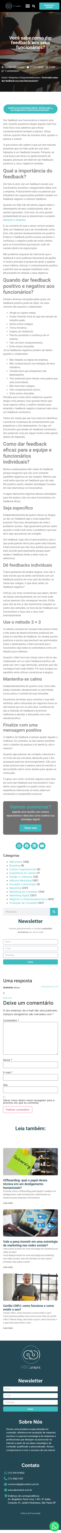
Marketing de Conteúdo (23, 891)
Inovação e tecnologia (22, 884)
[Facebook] (26, 845)
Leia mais (8, 1203)
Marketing (15, 887)
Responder (7, 998)
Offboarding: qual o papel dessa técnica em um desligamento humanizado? (25, 1184)
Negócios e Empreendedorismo (24, 77)
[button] (27, 5)
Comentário (11, 1020)
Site (5, 1085)
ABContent (15, 861)
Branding (14, 865)
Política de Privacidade (30, 1513)
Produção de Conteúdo (23, 902)
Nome (7, 1060)
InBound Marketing (20, 880)
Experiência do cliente (22, 873)
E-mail (8, 1072)
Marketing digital (19, 895)
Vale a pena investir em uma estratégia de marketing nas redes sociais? (30, 1243)
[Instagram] (19, 845)
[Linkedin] (34, 845)
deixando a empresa (14, 219)
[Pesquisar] (54, 912)
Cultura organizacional (22, 869)
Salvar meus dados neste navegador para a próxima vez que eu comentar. (29, 1101)
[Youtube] (42, 845)
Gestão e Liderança (20, 876)
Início (4, 77)
